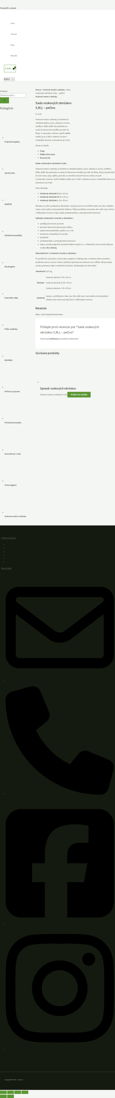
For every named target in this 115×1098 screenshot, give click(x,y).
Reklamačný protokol (15, 558)
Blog (12, 45)
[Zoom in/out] (3, 1092)
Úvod (12, 23)
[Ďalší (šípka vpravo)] (10, 1096)
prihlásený (54, 338)
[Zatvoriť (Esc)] (25, 1092)
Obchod (14, 34)
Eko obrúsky (51, 247)
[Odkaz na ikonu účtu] (7, 75)
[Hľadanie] (4, 100)
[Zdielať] (17, 1092)
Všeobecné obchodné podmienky (19, 544)
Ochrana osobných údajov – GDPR (20, 548)
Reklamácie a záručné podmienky (20, 555)
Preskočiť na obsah (8, 8)
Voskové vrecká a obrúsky (54, 89)
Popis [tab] (42, 151)
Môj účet (14, 56)
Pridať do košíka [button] (79, 395)
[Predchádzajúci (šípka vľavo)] (3, 1096)
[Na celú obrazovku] (10, 1092)
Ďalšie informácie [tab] (47, 154)
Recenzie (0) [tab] (45, 158)
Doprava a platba (13, 551)
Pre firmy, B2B (12, 562)
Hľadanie (4, 91)
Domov (38, 89)
